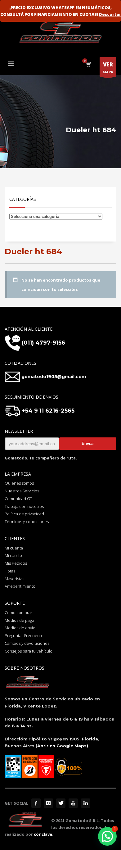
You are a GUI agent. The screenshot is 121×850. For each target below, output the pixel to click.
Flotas (10, 571)
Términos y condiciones (27, 521)
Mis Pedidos (16, 563)
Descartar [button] (110, 14)
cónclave (43, 834)
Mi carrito (13, 555)
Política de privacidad (24, 514)
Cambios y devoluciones (27, 643)
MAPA (108, 67)
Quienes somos (19, 483)
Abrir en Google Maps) (62, 745)
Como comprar (18, 612)
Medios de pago (19, 620)
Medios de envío (20, 628)
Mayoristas (14, 578)
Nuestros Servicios (22, 491)
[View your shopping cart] (88, 64)
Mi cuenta (14, 548)
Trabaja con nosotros (24, 506)
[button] (107, 836)
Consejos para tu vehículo (28, 651)
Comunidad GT (18, 498)
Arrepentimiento (20, 586)
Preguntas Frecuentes (25, 635)
